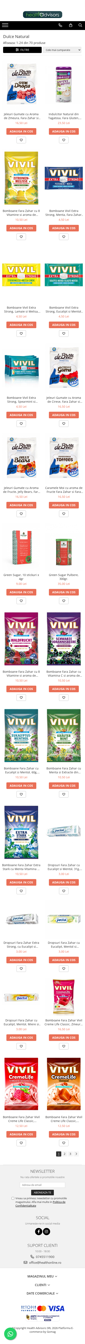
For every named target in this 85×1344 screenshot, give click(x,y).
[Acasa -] (42, 14)
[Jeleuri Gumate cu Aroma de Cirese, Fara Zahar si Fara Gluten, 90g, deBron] (64, 368)
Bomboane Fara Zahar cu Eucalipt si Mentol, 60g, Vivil (21, 770)
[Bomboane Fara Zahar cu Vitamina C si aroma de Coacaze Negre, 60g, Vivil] (64, 639)
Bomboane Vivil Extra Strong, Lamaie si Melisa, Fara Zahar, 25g (21, 309)
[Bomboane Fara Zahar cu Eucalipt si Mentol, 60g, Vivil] (21, 735)
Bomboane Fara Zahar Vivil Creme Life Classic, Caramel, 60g (63, 1119)
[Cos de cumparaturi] (70, 25)
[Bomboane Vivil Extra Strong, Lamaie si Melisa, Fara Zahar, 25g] (21, 275)
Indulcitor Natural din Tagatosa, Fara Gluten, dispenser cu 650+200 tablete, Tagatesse (63, 116)
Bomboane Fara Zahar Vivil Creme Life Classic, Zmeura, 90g (64, 1022)
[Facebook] (38, 1231)
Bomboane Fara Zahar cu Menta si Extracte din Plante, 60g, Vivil (63, 770)
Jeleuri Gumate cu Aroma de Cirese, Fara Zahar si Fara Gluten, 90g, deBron (63, 400)
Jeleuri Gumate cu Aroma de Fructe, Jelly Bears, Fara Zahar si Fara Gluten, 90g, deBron (21, 490)
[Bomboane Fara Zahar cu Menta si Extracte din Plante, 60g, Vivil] (64, 735)
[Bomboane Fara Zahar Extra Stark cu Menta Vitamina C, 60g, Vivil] (21, 832)
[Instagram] (46, 1231)
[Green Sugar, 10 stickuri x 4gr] (21, 547)
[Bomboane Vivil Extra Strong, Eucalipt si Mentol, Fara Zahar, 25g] (64, 275)
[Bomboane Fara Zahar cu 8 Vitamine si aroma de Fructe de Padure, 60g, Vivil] (21, 639)
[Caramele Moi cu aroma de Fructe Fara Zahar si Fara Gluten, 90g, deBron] (64, 458)
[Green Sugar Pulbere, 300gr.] (64, 547)
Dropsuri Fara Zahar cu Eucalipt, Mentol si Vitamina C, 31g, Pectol (64, 945)
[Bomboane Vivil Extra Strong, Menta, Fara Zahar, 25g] (64, 178)
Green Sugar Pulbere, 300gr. (64, 577)
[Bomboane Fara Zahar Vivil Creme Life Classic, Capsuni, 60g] (21, 1084)
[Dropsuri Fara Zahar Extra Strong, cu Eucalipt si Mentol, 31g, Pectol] (21, 919)
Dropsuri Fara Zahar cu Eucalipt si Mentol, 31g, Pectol (64, 867)
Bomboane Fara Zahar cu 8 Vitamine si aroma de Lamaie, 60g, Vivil (21, 213)
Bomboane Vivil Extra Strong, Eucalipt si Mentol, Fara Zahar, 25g (64, 309)
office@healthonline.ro (44, 1262)
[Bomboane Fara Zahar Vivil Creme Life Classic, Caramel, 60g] (64, 1084)
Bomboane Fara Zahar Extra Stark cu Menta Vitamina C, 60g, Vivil (21, 867)
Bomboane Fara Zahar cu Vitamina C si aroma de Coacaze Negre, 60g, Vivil (63, 673)
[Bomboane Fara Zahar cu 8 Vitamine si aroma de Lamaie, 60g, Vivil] (21, 178)
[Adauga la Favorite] (21, 140)
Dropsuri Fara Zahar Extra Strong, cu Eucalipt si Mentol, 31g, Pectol (21, 945)
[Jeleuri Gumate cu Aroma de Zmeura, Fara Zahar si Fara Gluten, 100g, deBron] (21, 84)
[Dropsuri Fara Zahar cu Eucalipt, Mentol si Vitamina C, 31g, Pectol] (64, 919)
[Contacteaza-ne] (60, 25)
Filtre (24, 50)
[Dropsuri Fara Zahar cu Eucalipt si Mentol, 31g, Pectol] (64, 832)
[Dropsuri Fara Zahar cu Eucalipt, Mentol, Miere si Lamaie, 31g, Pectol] (21, 997)
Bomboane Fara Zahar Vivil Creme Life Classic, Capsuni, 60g (21, 1119)
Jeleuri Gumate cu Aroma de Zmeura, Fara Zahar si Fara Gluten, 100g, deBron (21, 116)
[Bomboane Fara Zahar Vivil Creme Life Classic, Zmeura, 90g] (64, 997)
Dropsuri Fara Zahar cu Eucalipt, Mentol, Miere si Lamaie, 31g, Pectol (21, 1022)
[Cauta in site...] (80, 25)
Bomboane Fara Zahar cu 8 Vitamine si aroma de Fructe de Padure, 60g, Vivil (21, 673)
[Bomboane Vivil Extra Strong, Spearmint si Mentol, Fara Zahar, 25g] (21, 368)
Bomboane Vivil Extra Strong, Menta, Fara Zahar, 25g (63, 213)
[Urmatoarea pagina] (76, 1154)
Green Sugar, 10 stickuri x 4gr (21, 577)
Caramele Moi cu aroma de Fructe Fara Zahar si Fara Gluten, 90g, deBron (64, 490)
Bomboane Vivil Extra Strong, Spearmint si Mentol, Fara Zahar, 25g (21, 400)
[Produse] (5, 26)
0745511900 (44, 1257)
